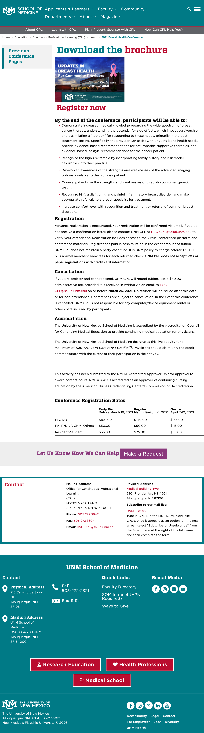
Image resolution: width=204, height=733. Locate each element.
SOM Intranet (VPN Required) (121, 596)
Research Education (67, 664)
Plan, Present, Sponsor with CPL (110, 29)
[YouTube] (167, 706)
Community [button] (133, 9)
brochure (146, 50)
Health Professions (142, 664)
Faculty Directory (119, 587)
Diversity (172, 722)
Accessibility (137, 716)
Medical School (104, 680)
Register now (81, 108)
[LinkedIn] (174, 589)
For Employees (138, 722)
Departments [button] (58, 16)
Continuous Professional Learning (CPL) (59, 37)
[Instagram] (165, 589)
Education (21, 37)
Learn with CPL (64, 29)
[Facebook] (156, 589)
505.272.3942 (88, 514)
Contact (169, 716)
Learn (93, 37)
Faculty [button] (106, 9)
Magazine (110, 16)
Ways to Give (115, 606)
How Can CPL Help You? (163, 29)
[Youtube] (183, 589)
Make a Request (144, 454)
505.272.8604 (84, 520)
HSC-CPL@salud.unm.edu (171, 232)
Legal (154, 716)
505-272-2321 (75, 590)
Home (6, 37)
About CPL (34, 29)
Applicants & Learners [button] (68, 9)
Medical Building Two (143, 488)
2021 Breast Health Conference (122, 37)
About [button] (86, 16)
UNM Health (136, 728)
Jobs (157, 722)
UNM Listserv (136, 511)
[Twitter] (149, 705)
